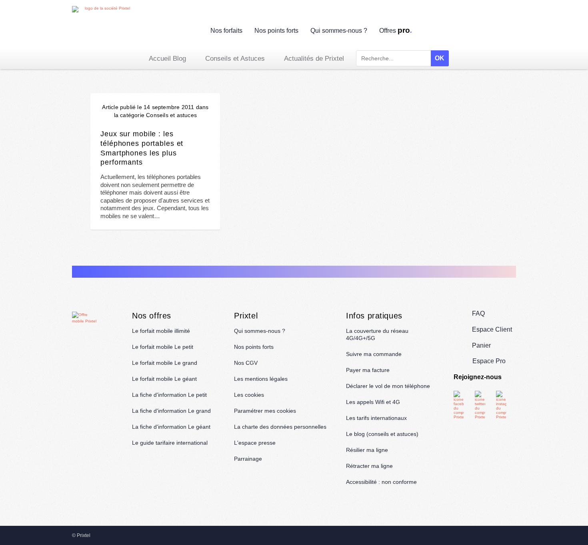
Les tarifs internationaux (376, 418)
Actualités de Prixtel (314, 58)
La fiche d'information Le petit (169, 395)
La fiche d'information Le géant (171, 427)
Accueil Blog (167, 58)
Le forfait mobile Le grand (164, 363)
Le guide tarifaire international (170, 443)
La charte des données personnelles (280, 427)
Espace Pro (489, 361)
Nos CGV (246, 363)
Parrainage (248, 458)
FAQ (478, 313)
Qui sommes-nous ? (338, 30)
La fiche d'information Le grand (171, 411)
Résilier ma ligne (367, 450)
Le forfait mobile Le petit (162, 347)
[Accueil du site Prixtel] (104, 27)
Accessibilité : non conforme (381, 482)
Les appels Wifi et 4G (373, 402)
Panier (481, 345)
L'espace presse (255, 443)
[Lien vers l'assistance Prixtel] (492, 32)
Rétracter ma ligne (369, 466)
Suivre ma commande (374, 354)
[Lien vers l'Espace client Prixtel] (511, 32)
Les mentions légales (261, 379)
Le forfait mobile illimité (161, 331)
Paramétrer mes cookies (265, 411)
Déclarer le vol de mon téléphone (388, 386)
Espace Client (492, 329)
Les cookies (249, 395)
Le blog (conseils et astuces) (382, 434)
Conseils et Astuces (235, 58)
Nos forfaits (226, 30)
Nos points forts (276, 30)
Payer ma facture (368, 370)
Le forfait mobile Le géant (164, 379)
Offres (396, 30)
